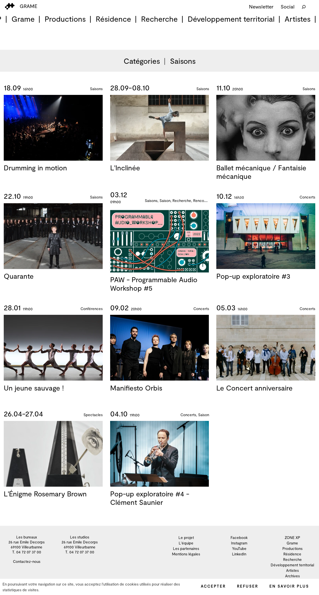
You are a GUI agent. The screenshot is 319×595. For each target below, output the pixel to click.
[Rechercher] (304, 6)
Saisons (183, 60)
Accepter (213, 586)
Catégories (142, 60)
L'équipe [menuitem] (186, 543)
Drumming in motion (35, 167)
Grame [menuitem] (23, 18)
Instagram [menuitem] (239, 543)
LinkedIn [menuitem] (239, 554)
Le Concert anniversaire (254, 388)
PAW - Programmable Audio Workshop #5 (153, 283)
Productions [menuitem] (65, 18)
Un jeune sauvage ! (34, 388)
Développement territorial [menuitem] (231, 18)
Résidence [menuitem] (113, 18)
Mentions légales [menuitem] (186, 554)
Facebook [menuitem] (239, 537)
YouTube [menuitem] (239, 548)
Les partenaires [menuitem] (186, 548)
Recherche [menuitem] (159, 18)
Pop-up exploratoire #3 (253, 276)
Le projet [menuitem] (186, 537)
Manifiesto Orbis (136, 388)
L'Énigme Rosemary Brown (45, 493)
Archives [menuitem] (292, 576)
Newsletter (261, 6)
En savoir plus (289, 586)
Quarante (19, 276)
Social (288, 6)
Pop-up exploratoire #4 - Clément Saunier (149, 497)
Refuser (247, 586)
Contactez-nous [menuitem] (26, 561)
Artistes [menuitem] (298, 18)
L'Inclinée (125, 167)
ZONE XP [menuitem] (292, 537)
